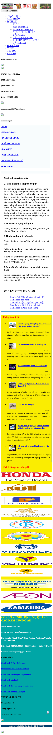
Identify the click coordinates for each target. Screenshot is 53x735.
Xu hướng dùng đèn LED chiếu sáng (32, 365)
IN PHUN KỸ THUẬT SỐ (26, 40)
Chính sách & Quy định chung (24, 308)
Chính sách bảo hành (19, 300)
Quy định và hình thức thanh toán (25, 305)
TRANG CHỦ (14, 16)
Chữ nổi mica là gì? (26, 404)
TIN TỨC (11, 51)
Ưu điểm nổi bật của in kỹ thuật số (32, 344)
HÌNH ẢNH (13, 45)
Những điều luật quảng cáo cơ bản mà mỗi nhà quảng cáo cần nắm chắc (33, 426)
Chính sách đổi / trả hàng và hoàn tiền (27, 297)
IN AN (16, 24)
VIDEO (11, 48)
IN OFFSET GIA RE (23, 29)
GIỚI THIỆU (13, 18)
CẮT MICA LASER (23, 37)
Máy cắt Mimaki (20, 26)
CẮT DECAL (19, 43)
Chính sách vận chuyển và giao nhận (27, 302)
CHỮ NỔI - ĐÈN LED (24, 32)
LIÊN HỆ (11, 53)
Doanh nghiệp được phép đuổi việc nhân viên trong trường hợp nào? (34, 325)
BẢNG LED (19, 34)
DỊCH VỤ (12, 21)
